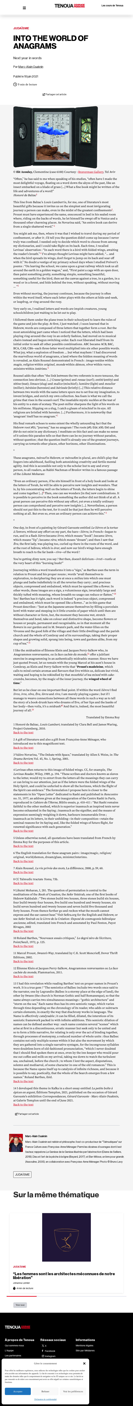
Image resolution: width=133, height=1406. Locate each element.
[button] (84, 1363)
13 (62, 705)
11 (29, 642)
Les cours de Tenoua (112, 5)
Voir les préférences (73, 1391)
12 (88, 653)
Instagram (50, 1356)
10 (115, 593)
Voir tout (20, 1305)
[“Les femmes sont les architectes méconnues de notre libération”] (66, 1237)
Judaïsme (21, 28)
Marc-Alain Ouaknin (30, 66)
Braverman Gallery (90, 172)
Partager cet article (56, 94)
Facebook (50, 1351)
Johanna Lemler (21, 1282)
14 (33, 709)
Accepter (17, 1391)
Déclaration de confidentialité (45, 1399)
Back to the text (23, 732)
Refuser (45, 1391)
